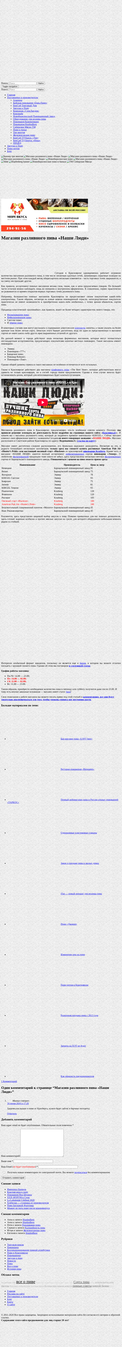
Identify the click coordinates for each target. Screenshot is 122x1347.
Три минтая (19, 132)
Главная (11, 95)
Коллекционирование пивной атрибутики (28, 1250)
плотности (80, 328)
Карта (10, 1302)
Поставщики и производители (22, 97)
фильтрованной (21, 456)
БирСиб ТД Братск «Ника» (26, 140)
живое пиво (69, 1282)
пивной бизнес (100, 1285)
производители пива (104, 1282)
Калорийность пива (35, 1227)
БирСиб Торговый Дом (25, 105)
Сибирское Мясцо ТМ (24, 127)
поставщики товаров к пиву (54, 1282)
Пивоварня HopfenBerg (25, 124)
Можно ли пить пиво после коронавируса (28, 1208)
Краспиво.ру (109, 432)
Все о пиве (12, 1266)
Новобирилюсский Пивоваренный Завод (34, 116)
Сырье (92, 1282)
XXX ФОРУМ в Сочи (18, 1197)
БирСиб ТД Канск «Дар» (25, 138)
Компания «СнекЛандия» (26, 111)
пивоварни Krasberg (94, 451)
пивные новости (64, 1286)
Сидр (112, 1286)
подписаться (80, 1172)
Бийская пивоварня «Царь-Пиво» (30, 103)
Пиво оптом (13, 148)
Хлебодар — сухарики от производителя (28, 1203)
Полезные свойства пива (20, 1286)
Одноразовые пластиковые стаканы (79, 833)
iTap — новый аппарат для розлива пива (81, 893)
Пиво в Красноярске (17, 1253)
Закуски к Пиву (21, 108)
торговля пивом (37, 1286)
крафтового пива (60, 369)
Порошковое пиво (31, 1225)
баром (83, 663)
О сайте (11, 1304)
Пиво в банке (20, 129)
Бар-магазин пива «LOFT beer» (76, 739)
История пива (14, 1269)
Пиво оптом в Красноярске (74, 985)
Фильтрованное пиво (18, 314)
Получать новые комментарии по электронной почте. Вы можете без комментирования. (58, 1172)
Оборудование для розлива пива (29, 119)
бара (68, 692)
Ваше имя (7, 1161)
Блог (9, 151)
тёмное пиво (16, 323)
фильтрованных (113, 456)
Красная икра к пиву (17, 1192)
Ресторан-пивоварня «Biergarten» (77, 769)
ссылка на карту (86, 441)
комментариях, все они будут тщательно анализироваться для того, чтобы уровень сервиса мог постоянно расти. (57, 698)
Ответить (12, 1113)
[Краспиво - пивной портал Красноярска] (61, 80)
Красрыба (18, 113)
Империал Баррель (16, 1189)
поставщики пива (8, 1282)
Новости (11, 1261)
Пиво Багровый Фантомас (20, 1205)
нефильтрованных (75, 454)
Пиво (10, 1263)
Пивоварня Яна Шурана (19, 1194)
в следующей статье (79, 666)
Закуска (5, 1286)
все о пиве (25, 1281)
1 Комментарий (9, 1081)
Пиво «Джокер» (69, 924)
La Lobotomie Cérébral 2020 (21, 1200)
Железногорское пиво (24, 135)
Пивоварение (14, 1255)
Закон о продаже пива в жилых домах (80, 863)
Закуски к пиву (15, 1258)
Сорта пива (81, 1282)
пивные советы (82, 1285)
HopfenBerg (28, 1219)
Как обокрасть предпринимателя (77, 1076)
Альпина (17, 100)
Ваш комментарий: (10, 1156)
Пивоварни (13, 1247)
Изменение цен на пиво (73, 954)
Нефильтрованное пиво (19, 317)
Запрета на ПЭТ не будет (73, 1046)
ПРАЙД (17, 143)
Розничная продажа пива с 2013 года (79, 1015)
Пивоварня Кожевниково (26, 121)
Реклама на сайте (16, 1294)
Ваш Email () (19, 1166)
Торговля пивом (15, 1244)
